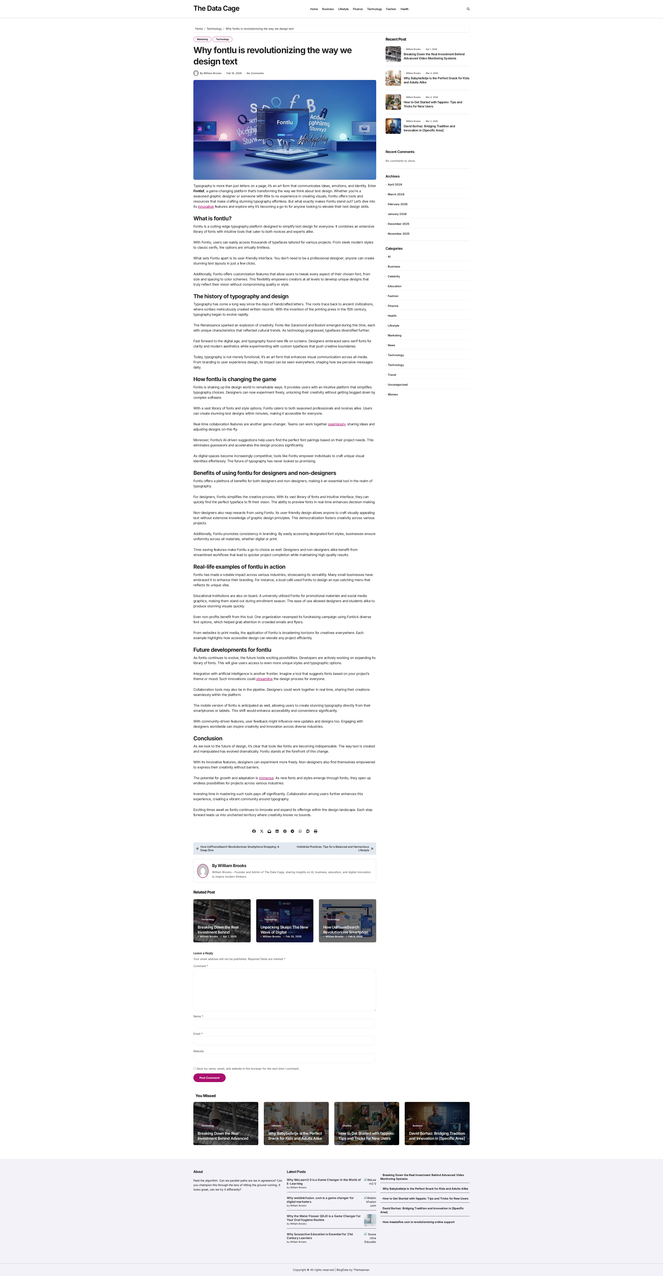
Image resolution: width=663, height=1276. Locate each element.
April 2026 (395, 184)
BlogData (342, 1270)
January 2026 (397, 214)
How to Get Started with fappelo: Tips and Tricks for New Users (425, 1198)
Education (395, 286)
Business (328, 9)
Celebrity (394, 276)
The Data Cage (216, 8)
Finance (358, 9)
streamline (264, 679)
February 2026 (398, 204)
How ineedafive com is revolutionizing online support (419, 1222)
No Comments (255, 73)
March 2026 (396, 194)
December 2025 (399, 224)
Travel (392, 374)
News (391, 345)
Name (198, 1016)
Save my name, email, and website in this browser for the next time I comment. (247, 1068)
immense (266, 778)
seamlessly (336, 424)
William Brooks (232, 865)
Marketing (202, 39)
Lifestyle (343, 9)
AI (389, 256)
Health (405, 9)
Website (198, 1051)
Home (314, 9)
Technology (374, 9)
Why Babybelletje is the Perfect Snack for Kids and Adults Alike (425, 1188)
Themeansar (361, 1270)
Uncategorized (398, 384)
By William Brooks (211, 73)
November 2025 (399, 233)
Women (393, 394)
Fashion (391, 9)
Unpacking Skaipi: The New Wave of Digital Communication (284, 932)
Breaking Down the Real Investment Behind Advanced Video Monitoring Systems (223, 1138)
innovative (206, 206)
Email (198, 1033)
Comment (200, 966)
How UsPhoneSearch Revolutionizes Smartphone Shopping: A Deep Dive (346, 932)
